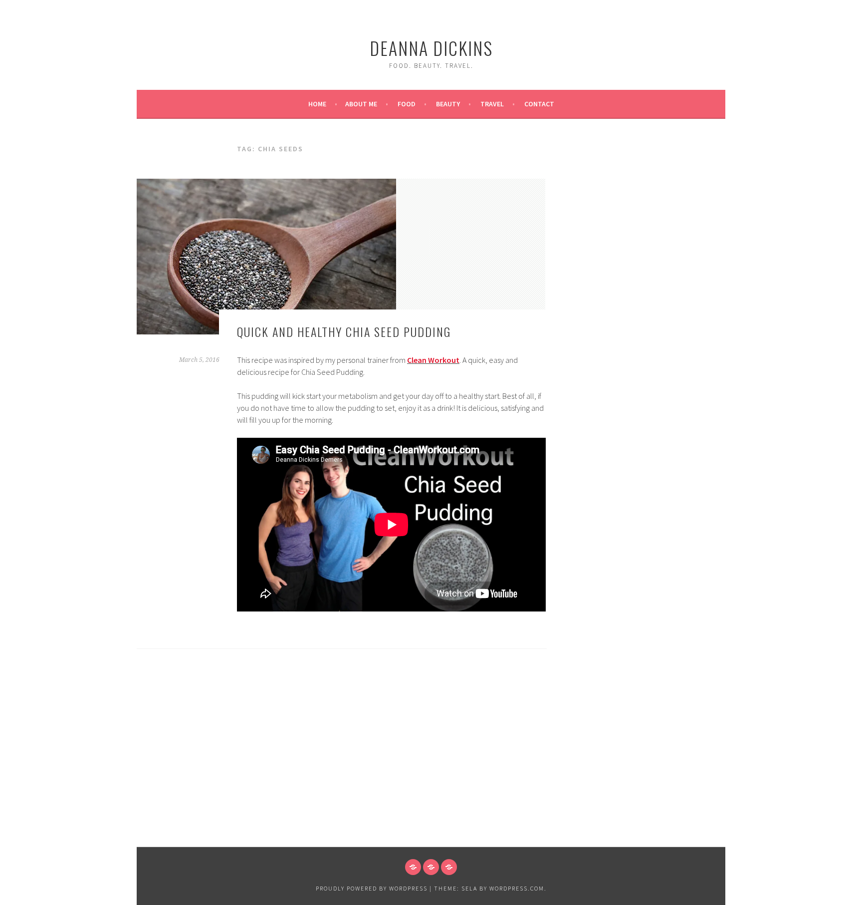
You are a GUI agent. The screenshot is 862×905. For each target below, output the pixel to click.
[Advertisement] (431, 772)
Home (317, 103)
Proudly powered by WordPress (372, 888)
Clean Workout (433, 360)
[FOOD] (413, 867)
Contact (539, 103)
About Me (361, 103)
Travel (492, 103)
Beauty (448, 103)
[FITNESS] (431, 867)
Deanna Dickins (431, 47)
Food (407, 103)
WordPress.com (516, 888)
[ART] (449, 867)
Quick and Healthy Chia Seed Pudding (344, 331)
